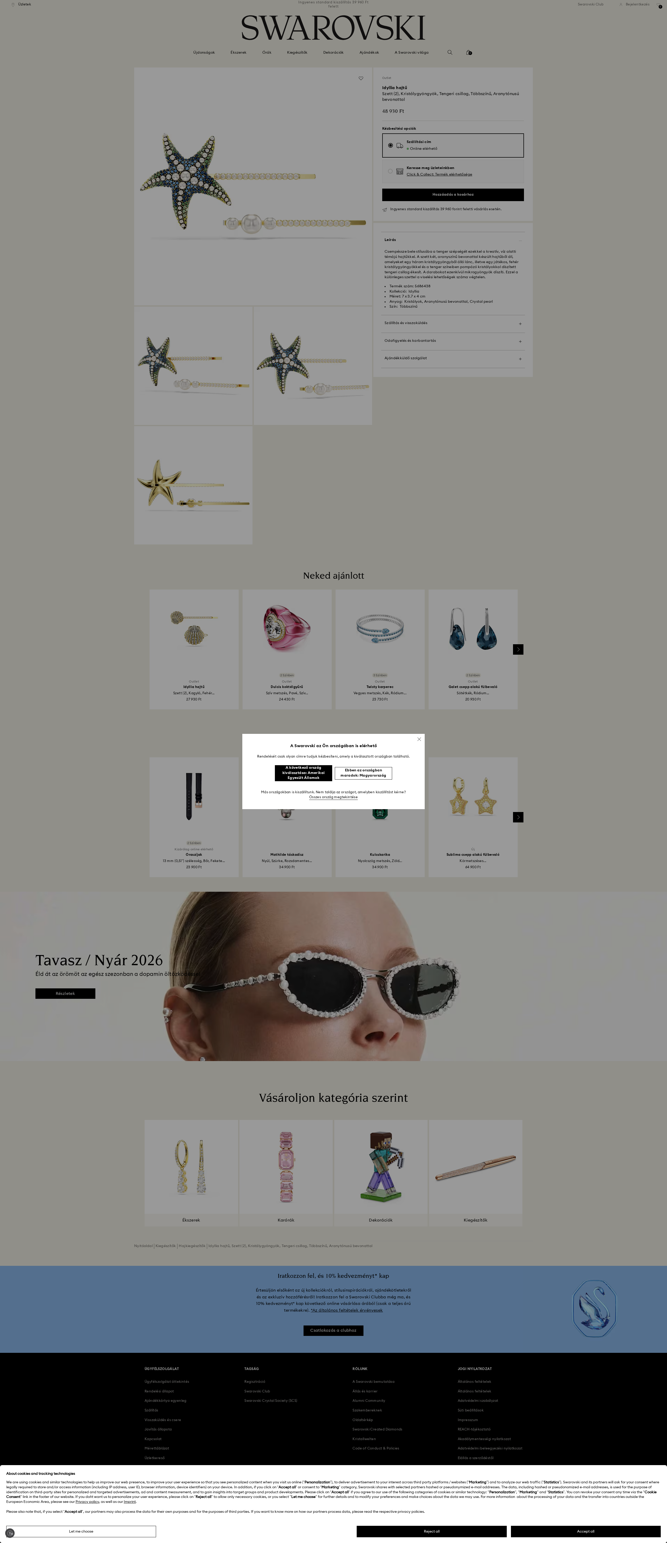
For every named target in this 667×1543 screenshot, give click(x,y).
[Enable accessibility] (10, 1533)
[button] (419, 739)
